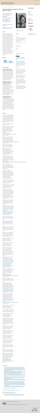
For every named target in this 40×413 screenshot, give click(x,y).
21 (12, 388)
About (12, 4)
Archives (6, 4)
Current (2, 4)
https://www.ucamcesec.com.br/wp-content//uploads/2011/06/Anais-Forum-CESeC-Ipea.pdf (8, 290)
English (29, 12)
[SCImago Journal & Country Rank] (32, 34)
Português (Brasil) (30, 15)
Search (37, 4)
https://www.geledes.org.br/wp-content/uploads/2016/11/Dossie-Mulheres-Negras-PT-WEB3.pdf (7, 360)
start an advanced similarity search (10, 390)
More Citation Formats (19, 42)
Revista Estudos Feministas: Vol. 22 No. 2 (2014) (14, 373)
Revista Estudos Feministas (7, 3)
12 (5, 388)
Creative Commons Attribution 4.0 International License (20, 58)
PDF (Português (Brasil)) (20, 30)
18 (10, 388)
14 (7, 388)
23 (14, 388)
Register (35, 0)
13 (6, 388)
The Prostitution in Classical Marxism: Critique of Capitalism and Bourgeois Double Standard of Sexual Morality (14, 369)
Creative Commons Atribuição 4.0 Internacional (21, 404)
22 (13, 388)
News (9, 4)
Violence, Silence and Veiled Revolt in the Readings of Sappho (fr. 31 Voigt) (14, 377)
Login (38, 0)
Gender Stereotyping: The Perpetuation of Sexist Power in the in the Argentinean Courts (14, 374)
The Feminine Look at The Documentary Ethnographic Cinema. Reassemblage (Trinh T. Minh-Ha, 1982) (14, 379)
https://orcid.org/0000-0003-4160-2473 (6, 15)
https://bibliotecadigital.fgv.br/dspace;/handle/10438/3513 (10, 302)
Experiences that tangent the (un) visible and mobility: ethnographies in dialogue (14, 384)
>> (16, 388)
